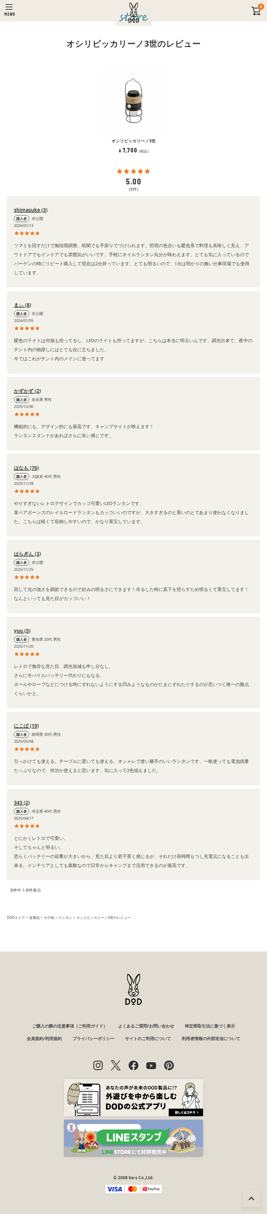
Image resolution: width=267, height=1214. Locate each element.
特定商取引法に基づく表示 (210, 1026)
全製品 (34, 917)
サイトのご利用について (148, 1038)
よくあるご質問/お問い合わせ (146, 1026)
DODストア (16, 917)
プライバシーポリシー (93, 1038)
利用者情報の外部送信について (211, 1038)
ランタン (65, 917)
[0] (256, 14)
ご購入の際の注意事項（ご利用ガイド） (69, 1026)
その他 (49, 917)
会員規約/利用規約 (44, 1038)
